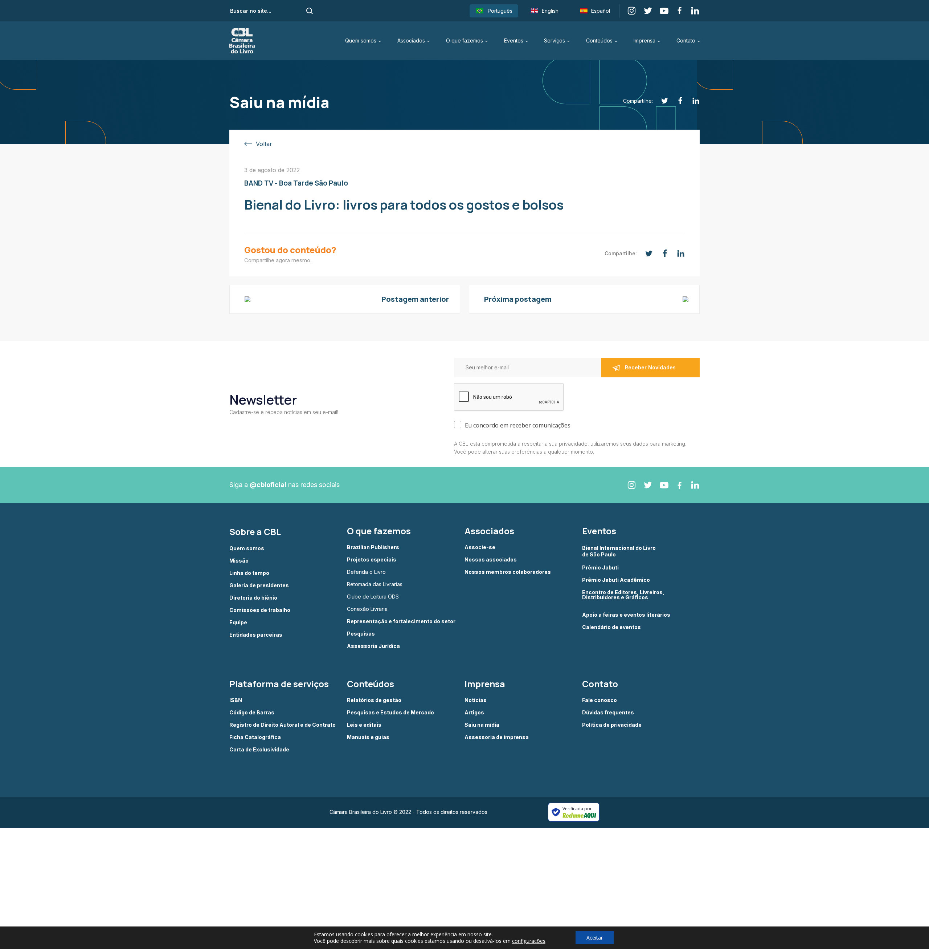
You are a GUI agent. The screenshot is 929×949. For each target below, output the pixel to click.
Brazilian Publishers (373, 547)
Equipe (238, 622)
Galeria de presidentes (259, 585)
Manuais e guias (368, 737)
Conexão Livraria (367, 609)
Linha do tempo (249, 573)
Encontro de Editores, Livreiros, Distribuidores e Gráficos (623, 595)
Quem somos (360, 40)
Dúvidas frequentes (608, 712)
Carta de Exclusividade (259, 749)
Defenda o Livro (366, 572)
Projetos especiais (371, 559)
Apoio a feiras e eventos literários (626, 614)
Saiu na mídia (481, 724)
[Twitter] (660, 101)
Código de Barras (251, 712)
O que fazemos (464, 40)
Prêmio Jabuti (600, 567)
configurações (528, 941)
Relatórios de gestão (374, 700)
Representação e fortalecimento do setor (401, 621)
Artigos (474, 712)
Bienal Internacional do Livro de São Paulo (619, 551)
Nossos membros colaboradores (507, 572)
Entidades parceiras (255, 634)
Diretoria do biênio (253, 597)
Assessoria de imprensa (496, 737)
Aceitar (594, 937)
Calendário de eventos (611, 627)
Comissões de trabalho (259, 610)
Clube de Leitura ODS (373, 596)
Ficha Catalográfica (255, 737)
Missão (239, 560)
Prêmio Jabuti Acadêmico (616, 580)
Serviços (554, 40)
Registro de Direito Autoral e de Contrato (282, 724)
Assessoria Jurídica (373, 646)
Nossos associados (490, 559)
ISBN (235, 700)
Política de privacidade (612, 724)
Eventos (513, 40)
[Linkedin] (692, 101)
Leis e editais (364, 724)
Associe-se (479, 547)
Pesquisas (361, 633)
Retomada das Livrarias (374, 584)
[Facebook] (676, 101)
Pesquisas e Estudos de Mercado (390, 712)
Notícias (475, 700)
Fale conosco (599, 700)
